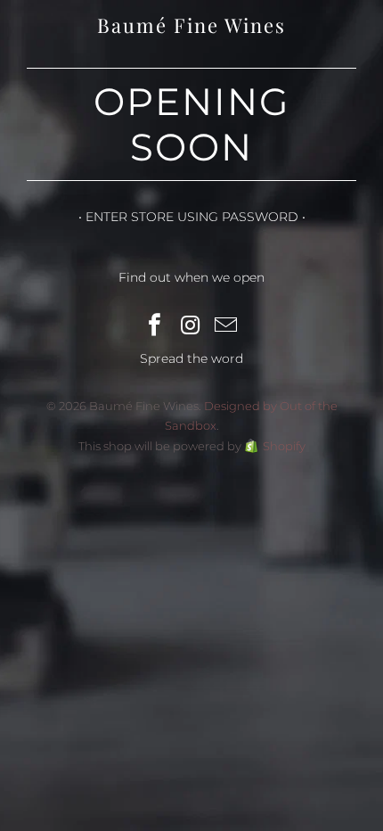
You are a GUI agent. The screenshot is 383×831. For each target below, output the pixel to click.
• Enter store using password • (192, 217)
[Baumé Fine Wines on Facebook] (155, 326)
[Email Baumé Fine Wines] (226, 326)
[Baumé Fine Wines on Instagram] (190, 326)
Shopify (284, 446)
